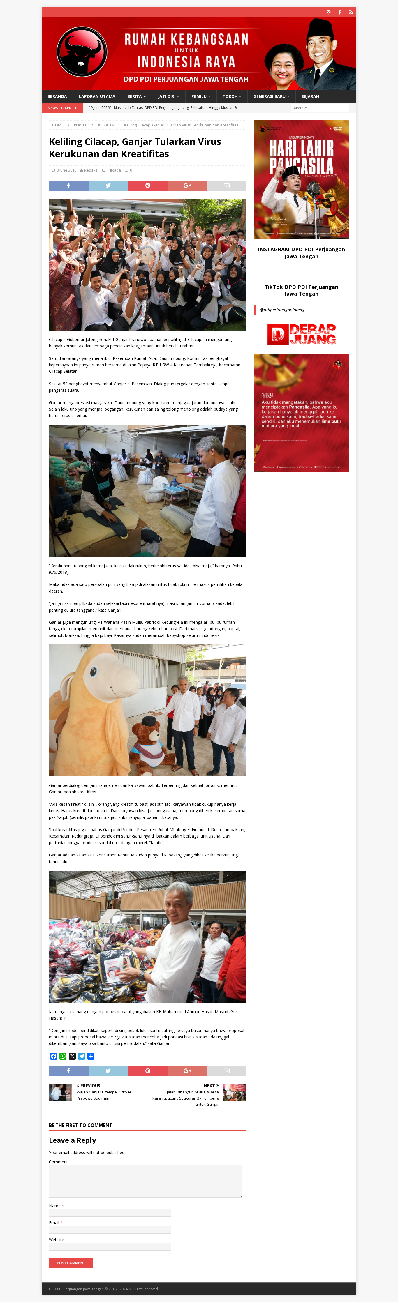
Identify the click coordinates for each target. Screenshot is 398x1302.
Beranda (57, 96)
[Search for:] (320, 107)
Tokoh (230, 96)
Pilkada (114, 170)
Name (55, 1206)
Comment (58, 1162)
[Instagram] (328, 12)
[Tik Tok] (351, 12)
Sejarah (310, 96)
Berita (134, 96)
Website (56, 1239)
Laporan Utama (97, 96)
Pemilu (199, 96)
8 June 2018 (66, 170)
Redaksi (91, 170)
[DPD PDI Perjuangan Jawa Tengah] (199, 87)
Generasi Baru (269, 96)
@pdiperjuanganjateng (282, 309)
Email (54, 1222)
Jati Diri (166, 96)
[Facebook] (340, 12)
